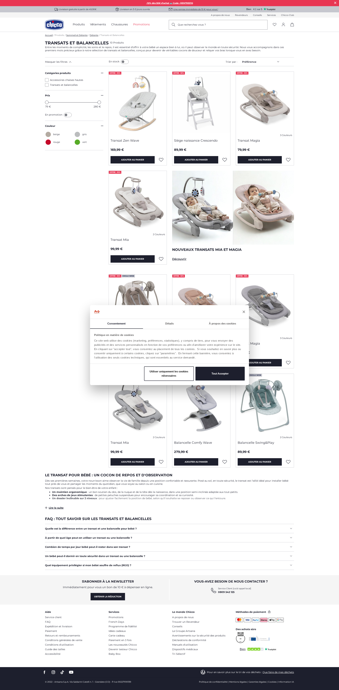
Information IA (286, 681)
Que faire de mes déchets (278, 672)
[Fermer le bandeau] (244, 312)
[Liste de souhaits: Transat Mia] (161, 259)
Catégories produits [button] (58, 73)
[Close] (335, 3)
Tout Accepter (220, 373)
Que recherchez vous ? (192, 24)
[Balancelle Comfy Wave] (201, 405)
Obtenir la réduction (107, 596)
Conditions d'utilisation (59, 644)
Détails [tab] (169, 323)
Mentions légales (238, 681)
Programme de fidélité (123, 626)
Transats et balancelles (64, 84)
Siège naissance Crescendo (196, 141)
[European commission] (259, 638)
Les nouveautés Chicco (123, 644)
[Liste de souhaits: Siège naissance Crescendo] (224, 159)
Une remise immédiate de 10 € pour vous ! (195, 9)
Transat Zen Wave (125, 141)
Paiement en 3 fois (120, 640)
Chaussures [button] (119, 24)
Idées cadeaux (117, 631)
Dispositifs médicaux (185, 649)
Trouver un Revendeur (186, 621)
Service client (53, 617)
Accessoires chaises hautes (66, 80)
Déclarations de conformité (189, 640)
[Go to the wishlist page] (274, 25)
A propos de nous (220, 15)
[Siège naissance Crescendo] (201, 103)
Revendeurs (241, 15)
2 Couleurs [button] (159, 234)
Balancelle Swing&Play (256, 443)
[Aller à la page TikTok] (62, 672)
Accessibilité (52, 653)
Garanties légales (257, 681)
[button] (76, 61)
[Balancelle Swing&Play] (265, 405)
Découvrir (179, 259)
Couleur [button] (50, 126)
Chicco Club (287, 15)
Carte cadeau (117, 635)
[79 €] (47, 102)
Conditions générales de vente (63, 640)
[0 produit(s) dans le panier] (291, 28)
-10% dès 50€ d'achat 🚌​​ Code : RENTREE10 (169, 3)
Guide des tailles (55, 649)
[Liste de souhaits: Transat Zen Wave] (161, 159)
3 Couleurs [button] (286, 135)
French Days (116, 621)
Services (271, 15)
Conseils (257, 15)
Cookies (272, 681)
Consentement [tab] (116, 323)
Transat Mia (120, 240)
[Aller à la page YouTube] (71, 672)
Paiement (51, 631)
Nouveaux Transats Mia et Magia (207, 249)
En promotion (54, 114)
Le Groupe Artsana (183, 631)
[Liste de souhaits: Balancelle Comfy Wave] (224, 462)
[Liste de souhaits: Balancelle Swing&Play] (288, 462)
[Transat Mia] (138, 203)
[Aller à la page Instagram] (53, 672)
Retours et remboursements (62, 635)
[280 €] (99, 102)
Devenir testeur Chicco (123, 649)
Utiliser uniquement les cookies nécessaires (169, 373)
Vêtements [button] (98, 24)
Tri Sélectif (178, 653)
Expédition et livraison (58, 626)
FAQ (47, 621)
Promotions (116, 617)
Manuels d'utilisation (185, 644)
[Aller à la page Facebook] (44, 672)
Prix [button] (47, 95)
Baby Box (114, 653)
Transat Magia (249, 141)
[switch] (125, 62)
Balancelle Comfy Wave (193, 443)
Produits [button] (79, 24)
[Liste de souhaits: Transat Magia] (288, 159)
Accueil (49, 35)
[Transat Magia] (265, 103)
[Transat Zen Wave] (138, 103)
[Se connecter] (283, 25)
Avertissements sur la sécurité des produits (198, 635)
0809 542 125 (226, 592)
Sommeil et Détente (77, 35)
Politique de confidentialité (213, 681)
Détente (94, 35)
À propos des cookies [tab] (222, 323)
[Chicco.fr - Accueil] (54, 24)
